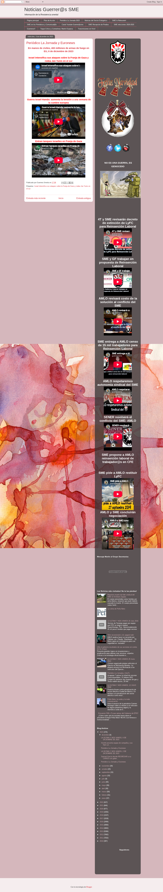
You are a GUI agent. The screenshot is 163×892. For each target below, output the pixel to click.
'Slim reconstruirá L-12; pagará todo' (120, 635)
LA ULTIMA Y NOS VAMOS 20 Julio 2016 (122, 621)
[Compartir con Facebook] (70, 182)
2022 (102, 802)
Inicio (61, 198)
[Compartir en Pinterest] (72, 182)
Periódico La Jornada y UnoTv (118, 673)
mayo (104, 785)
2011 (102, 838)
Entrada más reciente (36, 198)
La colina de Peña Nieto (116, 609)
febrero (104, 795)
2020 (102, 809)
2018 (102, 815)
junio (104, 782)
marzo (104, 792)
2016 (102, 822)
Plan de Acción (49, 20)
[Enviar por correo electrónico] (62, 182)
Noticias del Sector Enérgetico (96, 20)
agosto (104, 776)
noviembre (106, 766)
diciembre (105, 735)
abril (103, 788)
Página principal (33, 20)
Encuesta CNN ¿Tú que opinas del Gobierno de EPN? (118, 713)
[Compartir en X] (67, 182)
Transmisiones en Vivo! (86, 29)
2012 (102, 834)
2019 (102, 812)
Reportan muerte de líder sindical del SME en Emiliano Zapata (120, 596)
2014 (102, 828)
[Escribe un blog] (65, 182)
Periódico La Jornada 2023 (70, 20)
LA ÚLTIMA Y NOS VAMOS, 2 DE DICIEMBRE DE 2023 (113, 752)
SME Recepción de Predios (98, 25)
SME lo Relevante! (119, 20)
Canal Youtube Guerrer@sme (72, 25)
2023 (102, 732)
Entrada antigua (83, 198)
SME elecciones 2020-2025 (124, 25)
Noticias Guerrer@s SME (51, 9)
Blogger (89, 887)
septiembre (106, 772)
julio (103, 779)
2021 (102, 805)
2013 (102, 831)
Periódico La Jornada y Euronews (113, 748)
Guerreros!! (31, 29)
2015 (102, 825)
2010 (102, 841)
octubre (105, 769)
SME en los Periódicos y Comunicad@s (42, 25)
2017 (102, 818)
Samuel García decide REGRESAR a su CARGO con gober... (116, 758)
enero (104, 798)
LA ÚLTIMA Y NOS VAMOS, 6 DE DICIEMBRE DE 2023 (113, 739)
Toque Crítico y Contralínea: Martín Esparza (56, 29)
